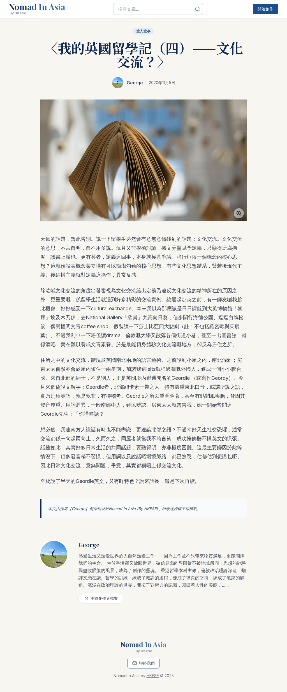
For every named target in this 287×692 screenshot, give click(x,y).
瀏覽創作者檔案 (104, 598)
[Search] (198, 9)
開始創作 (265, 8)
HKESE (150, 508)
